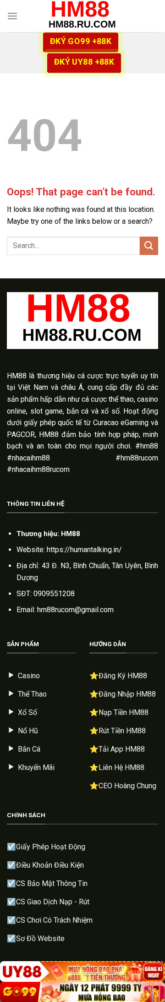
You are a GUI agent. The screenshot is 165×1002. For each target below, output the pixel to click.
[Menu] (12, 16)
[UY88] (82, 971)
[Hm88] (82, 16)
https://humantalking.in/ (84, 549)
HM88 (17, 375)
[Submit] (149, 246)
